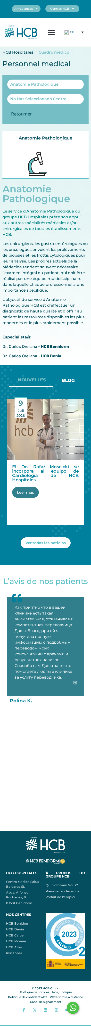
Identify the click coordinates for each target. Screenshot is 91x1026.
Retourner (21, 113)
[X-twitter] (34, 1009)
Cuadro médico (54, 52)
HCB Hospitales (17, 52)
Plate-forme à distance (66, 997)
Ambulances (23, 8)
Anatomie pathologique (45, 138)
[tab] (31, 382)
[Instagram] (56, 1009)
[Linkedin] (45, 1009)
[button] (51, 32)
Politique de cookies (34, 992)
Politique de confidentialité (27, 997)
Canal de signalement (45, 1002)
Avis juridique (62, 992)
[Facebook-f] (23, 1009)
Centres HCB (59, 8)
